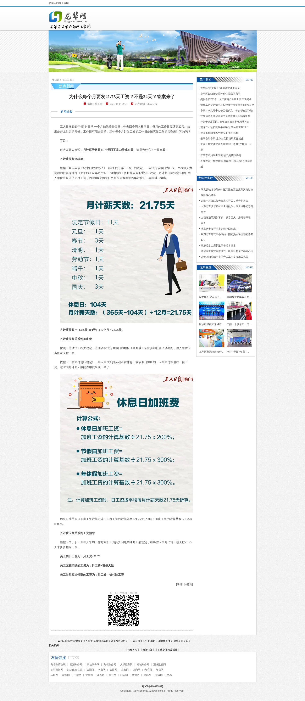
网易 (169, 674)
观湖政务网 (76, 664)
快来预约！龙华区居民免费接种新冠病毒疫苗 (225, 116)
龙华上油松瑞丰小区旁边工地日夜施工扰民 (224, 256)
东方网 (101, 674)
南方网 (112, 674)
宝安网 (125, 669)
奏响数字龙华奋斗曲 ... (239, 297)
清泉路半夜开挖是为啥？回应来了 (219, 228)
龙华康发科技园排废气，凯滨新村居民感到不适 (227, 251)
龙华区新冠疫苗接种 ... (211, 351)
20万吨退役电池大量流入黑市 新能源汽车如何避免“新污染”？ (94, 641)
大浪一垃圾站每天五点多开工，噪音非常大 (224, 200)
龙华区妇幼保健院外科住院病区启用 (220, 93)
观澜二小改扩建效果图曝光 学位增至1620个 (224, 127)
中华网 (89, 674)
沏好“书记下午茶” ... (238, 351)
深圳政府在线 (74, 669)
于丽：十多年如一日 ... (239, 324)
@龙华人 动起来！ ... (210, 297)
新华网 (66, 674)
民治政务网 (93, 664)
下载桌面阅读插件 (167, 649)
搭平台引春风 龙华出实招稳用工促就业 (221, 138)
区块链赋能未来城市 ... (211, 324)
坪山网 (159, 669)
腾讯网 (147, 674)
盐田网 (113, 669)
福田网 (90, 669)
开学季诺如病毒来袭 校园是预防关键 (220, 155)
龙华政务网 (110, 664)
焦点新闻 (67, 80)
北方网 (124, 674)
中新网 (77, 674)
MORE (249, 79)
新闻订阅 (147, 649)
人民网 (54, 674)
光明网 (148, 669)
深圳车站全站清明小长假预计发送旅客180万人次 (227, 104)
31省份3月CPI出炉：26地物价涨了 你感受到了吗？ (163, 641)
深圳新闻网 (57, 669)
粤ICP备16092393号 (152, 686)
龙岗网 (136, 669)
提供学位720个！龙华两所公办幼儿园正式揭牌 (225, 99)
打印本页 (133, 649)
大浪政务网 (126, 664)
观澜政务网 (159, 664)
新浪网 (135, 674)
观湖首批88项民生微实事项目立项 (219, 132)
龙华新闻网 (70, 20)
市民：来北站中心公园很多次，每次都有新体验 (226, 110)
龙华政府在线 (58, 664)
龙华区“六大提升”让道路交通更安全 (220, 88)
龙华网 (56, 80)
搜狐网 (159, 674)
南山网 (101, 669)
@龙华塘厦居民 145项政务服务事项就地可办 (224, 121)
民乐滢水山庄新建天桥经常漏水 (218, 245)
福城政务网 (143, 664)
